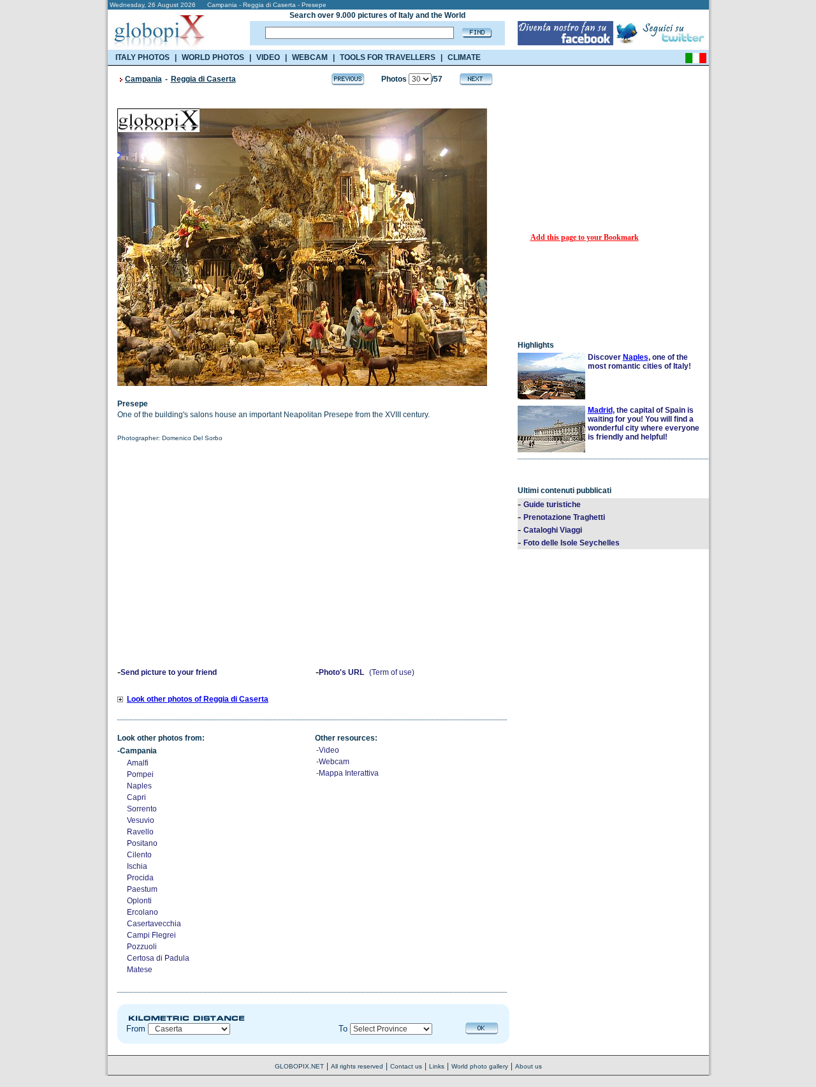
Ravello (140, 831)
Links (436, 1066)
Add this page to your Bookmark (584, 237)
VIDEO (268, 57)
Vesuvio (140, 820)
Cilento (139, 854)
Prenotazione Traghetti (564, 517)
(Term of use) (391, 672)
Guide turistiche (552, 504)
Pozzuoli (142, 946)
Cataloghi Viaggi (552, 530)
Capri (136, 797)
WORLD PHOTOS (213, 57)
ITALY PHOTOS (142, 57)
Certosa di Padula (158, 958)
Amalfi (138, 762)
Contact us (406, 1066)
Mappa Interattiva (349, 773)
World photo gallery (479, 1066)
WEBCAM (310, 57)
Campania (143, 79)
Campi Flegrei (151, 935)
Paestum (142, 889)
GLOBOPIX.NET (299, 1066)
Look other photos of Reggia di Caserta (197, 699)
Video (329, 750)
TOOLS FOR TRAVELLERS (387, 57)
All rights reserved (357, 1066)
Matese (139, 969)
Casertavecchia (154, 923)
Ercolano (142, 912)
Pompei (140, 774)
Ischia (137, 866)
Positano (142, 843)
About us (528, 1066)
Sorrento (142, 808)
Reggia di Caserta (203, 79)
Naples (139, 785)
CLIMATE (464, 57)
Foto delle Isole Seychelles (571, 542)
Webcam (334, 761)
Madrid (600, 410)
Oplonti (139, 900)
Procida (140, 877)
